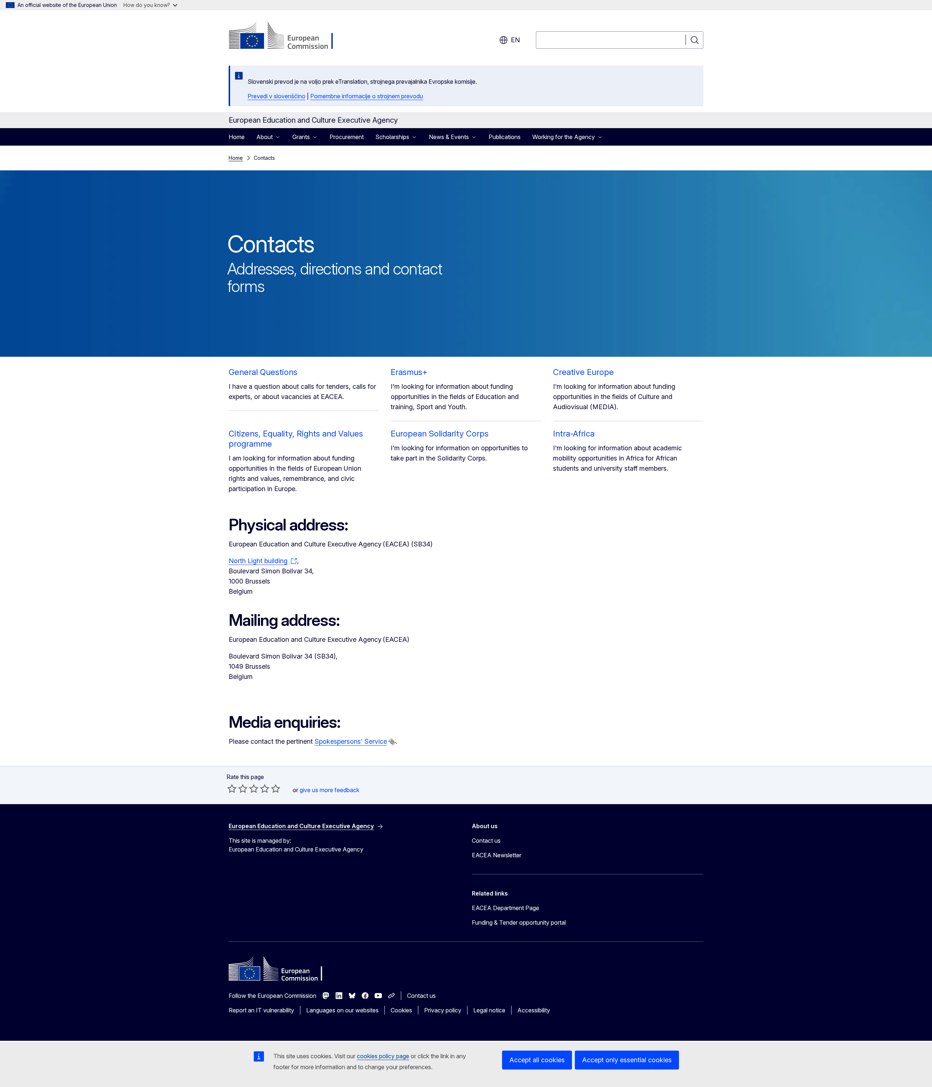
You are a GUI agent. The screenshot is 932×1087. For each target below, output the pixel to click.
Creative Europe (583, 372)
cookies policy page (383, 1056)
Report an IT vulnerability (261, 1010)
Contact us (486, 840)
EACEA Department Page (505, 908)
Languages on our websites (342, 1010)
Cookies (401, 1010)
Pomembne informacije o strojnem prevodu (366, 96)
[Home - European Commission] (287, 36)
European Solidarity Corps (440, 433)
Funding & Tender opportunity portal (519, 922)
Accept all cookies (537, 1060)
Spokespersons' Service (351, 741)
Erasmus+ (409, 372)
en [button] (515, 40)
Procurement (346, 137)
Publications (505, 137)
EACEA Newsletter (496, 855)
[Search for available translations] (392, 742)
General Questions (263, 372)
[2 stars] (237, 788)
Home (237, 137)
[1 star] (231, 788)
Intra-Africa (574, 433)
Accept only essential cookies (627, 1060)
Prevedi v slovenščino (276, 96)
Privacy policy (442, 1010)
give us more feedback (329, 790)
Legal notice (489, 1010)
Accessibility (533, 1010)
